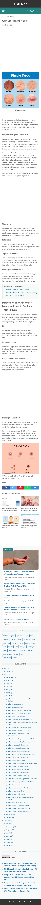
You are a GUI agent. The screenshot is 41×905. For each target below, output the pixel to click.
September (11, 677)
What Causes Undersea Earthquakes (19, 710)
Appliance (19, 636)
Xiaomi (15, 658)
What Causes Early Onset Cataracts (19, 751)
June (9, 686)
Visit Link (20, 3)
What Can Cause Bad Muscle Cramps (17, 290)
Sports (16, 654)
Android (5, 636)
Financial (27, 639)
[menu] (4, 10)
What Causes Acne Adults (16, 791)
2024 (6, 668)
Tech (21, 654)
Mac (16, 647)
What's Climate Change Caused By (18, 775)
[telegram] (35, 487)
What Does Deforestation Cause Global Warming (21, 293)
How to (21, 643)
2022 (8, 821)
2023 (7, 674)
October (10, 824)
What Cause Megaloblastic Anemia (19, 745)
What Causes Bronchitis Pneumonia (19, 805)
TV (31, 654)
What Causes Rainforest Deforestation (20, 811)
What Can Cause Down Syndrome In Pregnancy (22, 779)
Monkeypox (31, 647)
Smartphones (7, 654)
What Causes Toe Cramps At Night (18, 772)
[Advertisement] (20, 49)
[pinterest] (20, 487)
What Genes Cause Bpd (15, 707)
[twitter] (13, 487)
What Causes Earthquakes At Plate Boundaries (22, 763)
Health (14, 643)
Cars (31, 636)
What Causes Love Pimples (16, 760)
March (9, 696)
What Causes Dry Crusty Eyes (17, 716)
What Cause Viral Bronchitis (16, 802)
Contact (15, 902)
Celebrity (6, 639)
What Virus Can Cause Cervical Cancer (20, 719)
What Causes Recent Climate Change (19, 713)
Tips (27, 654)
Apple (12, 636)
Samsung (22, 650)
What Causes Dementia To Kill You (18, 730)
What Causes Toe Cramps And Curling (19, 727)
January (9, 671)
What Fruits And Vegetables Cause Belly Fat (21, 739)
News (5, 650)
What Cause (7, 658)
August (10, 680)
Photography (13, 650)
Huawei (27, 643)
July (9, 683)
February (10, 814)
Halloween (6, 643)
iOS (33, 643)
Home (10, 902)
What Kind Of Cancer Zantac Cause (19, 757)
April (9, 693)
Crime (13, 639)
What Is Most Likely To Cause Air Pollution (21, 782)
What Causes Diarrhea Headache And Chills (21, 754)
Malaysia (23, 647)
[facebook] (6, 487)
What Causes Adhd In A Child (15, 296)
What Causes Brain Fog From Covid (19, 742)
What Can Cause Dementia (16, 785)
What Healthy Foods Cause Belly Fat (19, 769)
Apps (26, 636)
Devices (19, 639)
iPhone (10, 647)
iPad (4, 647)
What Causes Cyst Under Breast (18, 766)
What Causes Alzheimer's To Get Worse (20, 788)
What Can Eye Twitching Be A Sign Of (19, 748)
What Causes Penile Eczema (16, 794)
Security (30, 650)
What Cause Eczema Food (16, 704)
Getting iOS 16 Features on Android (16, 619)
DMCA (30, 902)
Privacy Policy (23, 902)
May (9, 690)
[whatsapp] (28, 487)
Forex (33, 639)
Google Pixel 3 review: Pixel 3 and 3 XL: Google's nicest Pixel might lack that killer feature (19, 877)
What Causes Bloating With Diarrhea (19, 808)
